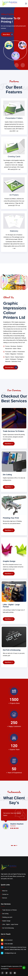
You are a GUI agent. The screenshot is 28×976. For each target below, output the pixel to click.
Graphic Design (9, 561)
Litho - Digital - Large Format (11, 606)
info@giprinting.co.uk (10, 953)
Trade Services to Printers (13, 431)
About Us (4, 890)
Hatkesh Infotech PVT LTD (16, 968)
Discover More (9, 367)
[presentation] (16, 65)
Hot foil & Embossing (11, 650)
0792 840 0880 (8, 944)
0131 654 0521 (8, 940)
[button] (12, 846)
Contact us (5, 894)
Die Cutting (7, 475)
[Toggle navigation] (26, 4)
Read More (8, 443)
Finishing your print (11, 518)
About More (6, 34)
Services (4, 898)
